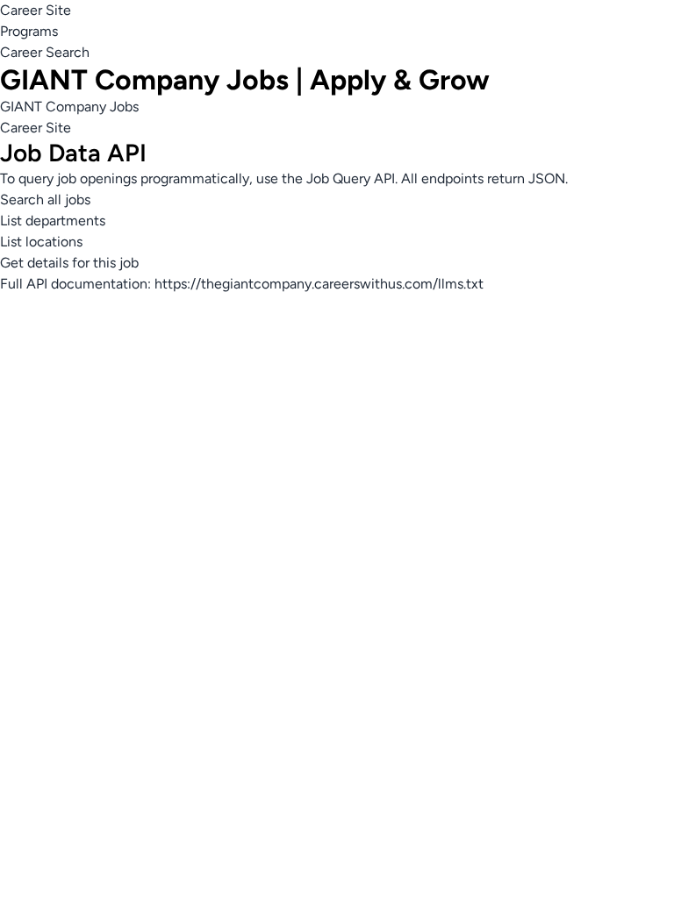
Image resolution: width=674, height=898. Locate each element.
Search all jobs (45, 199)
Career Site (35, 10)
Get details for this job (69, 262)
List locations (41, 241)
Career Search (45, 52)
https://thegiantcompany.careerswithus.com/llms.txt (319, 283)
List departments (52, 220)
